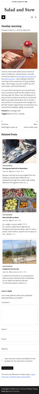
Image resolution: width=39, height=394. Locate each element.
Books (10, 114)
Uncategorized (14, 111)
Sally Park (26, 30)
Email (4, 339)
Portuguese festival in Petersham (15, 168)
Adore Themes (13, 391)
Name (4, 329)
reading (21, 114)
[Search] (36, 17)
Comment (6, 302)
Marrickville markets (10, 217)
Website (5, 349)
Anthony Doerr (9, 79)
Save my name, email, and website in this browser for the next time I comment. (20, 359)
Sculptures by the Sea (10, 269)
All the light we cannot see (26, 76)
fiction (15, 114)
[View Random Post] (32, 17)
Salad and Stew (19, 9)
